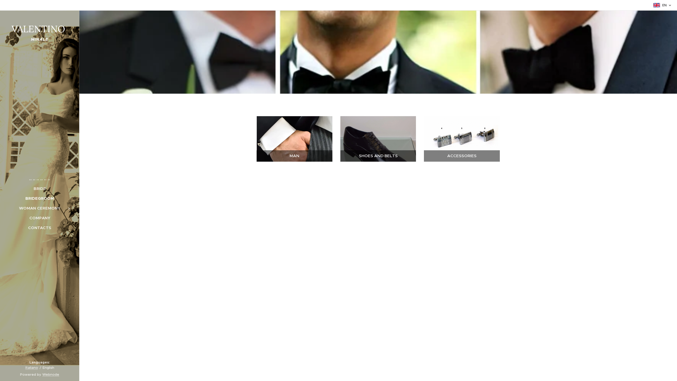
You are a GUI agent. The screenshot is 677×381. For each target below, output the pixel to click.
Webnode (50, 374)
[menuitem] (40, 179)
